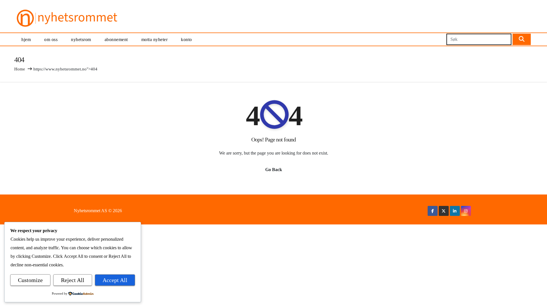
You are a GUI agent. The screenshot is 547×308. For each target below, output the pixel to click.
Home (19, 69)
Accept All (115, 280)
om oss (51, 39)
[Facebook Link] (432, 211)
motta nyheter (154, 39)
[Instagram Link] (466, 211)
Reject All (72, 280)
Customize (30, 280)
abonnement (116, 39)
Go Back (273, 169)
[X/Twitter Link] (443, 211)
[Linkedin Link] (455, 211)
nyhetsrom (81, 39)
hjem (26, 39)
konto (186, 39)
